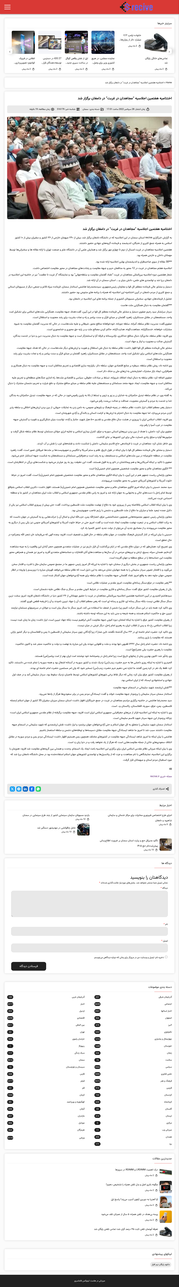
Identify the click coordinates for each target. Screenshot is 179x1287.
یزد (134, 1144)
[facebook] (31, 789)
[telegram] (19, 789)
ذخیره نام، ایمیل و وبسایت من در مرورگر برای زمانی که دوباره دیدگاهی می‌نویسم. (129, 957)
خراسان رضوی (46, 1039)
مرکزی (134, 1123)
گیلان (46, 1109)
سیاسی (133, 1067)
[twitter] (12, 789)
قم (47, 1088)
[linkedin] (25, 789)
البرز (134, 1025)
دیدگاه (164, 888)
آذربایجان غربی (46, 997)
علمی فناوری (133, 1074)
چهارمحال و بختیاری (133, 1039)
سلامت (134, 1060)
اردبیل (46, 1011)
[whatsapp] (38, 789)
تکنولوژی (133, 1032)
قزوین (134, 1088)
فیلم (46, 1081)
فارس (46, 1074)
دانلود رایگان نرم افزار (161, 1264)
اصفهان (134, 1018)
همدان (134, 1137)
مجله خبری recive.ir (161, 776)
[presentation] (169, 51)
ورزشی (46, 1138)
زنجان (134, 1053)
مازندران (46, 1116)
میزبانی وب (134, 1130)
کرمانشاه (134, 1102)
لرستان (134, 1116)
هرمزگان (46, 1130)
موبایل (46, 1123)
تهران (47, 1032)
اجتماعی (133, 1004)
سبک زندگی (46, 1053)
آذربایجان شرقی (134, 997)
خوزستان (133, 1046)
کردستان (134, 1095)
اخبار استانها (133, 1011)
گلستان (134, 1109)
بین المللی (46, 1025)
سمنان (85, 109)
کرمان (46, 1095)
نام (166, 924)
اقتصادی (46, 1018)
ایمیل (164, 941)
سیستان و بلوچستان (47, 1067)
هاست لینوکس (89, 1281)
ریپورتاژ (47, 1046)
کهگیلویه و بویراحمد (47, 1102)
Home (169, 82)
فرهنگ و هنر (133, 1081)
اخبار (46, 1004)
